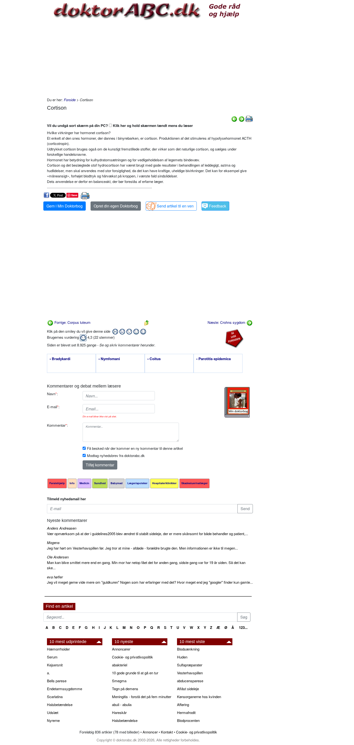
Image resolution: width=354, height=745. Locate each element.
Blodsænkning (188, 648)
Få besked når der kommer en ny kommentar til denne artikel (135, 448)
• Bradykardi (60, 359)
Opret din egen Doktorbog (116, 206)
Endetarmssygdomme (64, 688)
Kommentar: (57, 425)
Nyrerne (53, 720)
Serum (52, 656)
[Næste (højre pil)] (241, 118)
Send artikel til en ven (175, 206)
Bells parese (56, 680)
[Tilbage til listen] (147, 322)
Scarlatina (55, 696)
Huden (182, 656)
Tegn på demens (125, 688)
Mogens (53, 542)
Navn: (52, 393)
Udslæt (52, 712)
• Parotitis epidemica (213, 359)
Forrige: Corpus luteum (72, 322)
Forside (70, 99)
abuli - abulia (121, 704)
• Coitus (154, 359)
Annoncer (150, 731)
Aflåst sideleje (188, 688)
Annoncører (121, 648)
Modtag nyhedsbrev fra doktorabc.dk (116, 455)
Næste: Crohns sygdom (227, 322)
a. (48, 672)
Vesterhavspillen (190, 672)
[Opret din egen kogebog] (237, 402)
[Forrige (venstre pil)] (234, 118)
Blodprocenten (188, 720)
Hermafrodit (186, 712)
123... (243, 627)
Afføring (183, 704)
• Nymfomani (109, 359)
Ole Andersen (58, 556)
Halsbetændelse (59, 704)
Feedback (217, 206)
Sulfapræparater (189, 664)
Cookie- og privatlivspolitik (132, 656)
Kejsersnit (55, 664)
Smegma (119, 680)
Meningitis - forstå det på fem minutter (141, 696)
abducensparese (190, 680)
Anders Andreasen (61, 528)
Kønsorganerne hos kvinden (199, 696)
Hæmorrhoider (58, 648)
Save (74, 195)
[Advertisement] (150, 58)
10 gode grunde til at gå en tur (135, 672)
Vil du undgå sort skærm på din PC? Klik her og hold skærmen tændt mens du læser (120, 125)
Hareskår (119, 712)
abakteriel (119, 664)
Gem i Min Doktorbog (64, 206)
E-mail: (53, 406)
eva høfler (55, 576)
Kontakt (167, 731)
